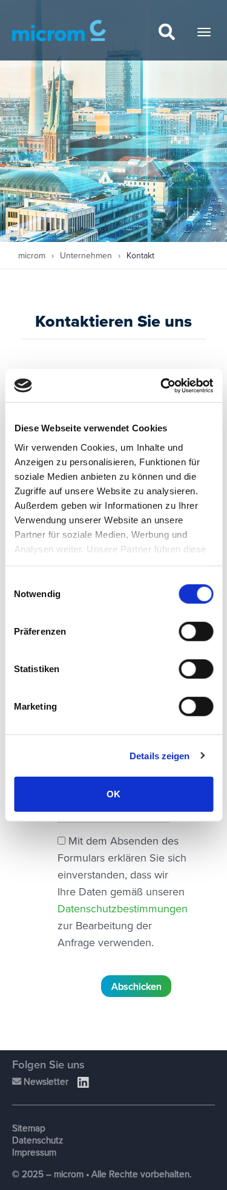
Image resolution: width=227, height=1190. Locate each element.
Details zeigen (159, 755)
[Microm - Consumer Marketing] (59, 30)
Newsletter (44, 1081)
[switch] (196, 631)
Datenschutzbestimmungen (123, 908)
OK (113, 794)
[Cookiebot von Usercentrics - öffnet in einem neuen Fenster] (161, 385)
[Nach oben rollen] (200, 1161)
